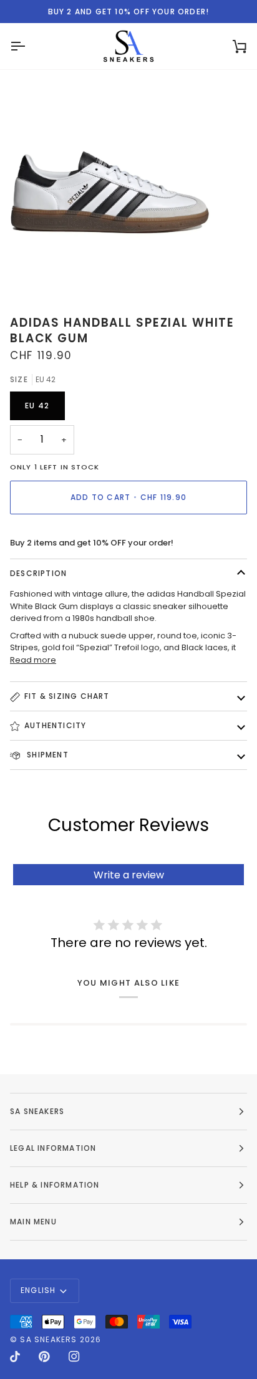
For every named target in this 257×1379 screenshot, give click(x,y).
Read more (33, 660)
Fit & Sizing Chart (67, 696)
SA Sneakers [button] (37, 1111)
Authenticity (55, 725)
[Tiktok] (15, 1356)
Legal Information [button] (53, 1148)
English (38, 1290)
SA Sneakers (48, 1339)
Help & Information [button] (55, 1185)
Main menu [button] (33, 1221)
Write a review (129, 875)
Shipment (46, 754)
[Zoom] (23, 273)
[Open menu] (28, 46)
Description (38, 573)
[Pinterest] (44, 1356)
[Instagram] (74, 1356)
